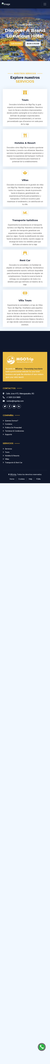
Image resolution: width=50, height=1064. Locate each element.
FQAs (38, 479)
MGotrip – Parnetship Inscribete (29, 368)
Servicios (8, 449)
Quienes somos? (11, 420)
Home (12, 479)
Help (30, 479)
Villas (7, 459)
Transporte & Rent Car (13, 462)
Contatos (8, 424)
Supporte (8, 434)
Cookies (21, 479)
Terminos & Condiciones (14, 431)
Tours (7, 452)
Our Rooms (16, 43)
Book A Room (33, 43)
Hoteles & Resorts (12, 455)
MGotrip (13, 474)
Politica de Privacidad (13, 427)
